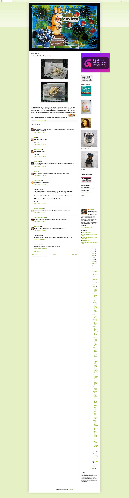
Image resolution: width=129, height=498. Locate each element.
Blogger (70, 489)
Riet (35, 137)
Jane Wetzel (91, 209)
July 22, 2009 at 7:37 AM (40, 184)
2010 (93, 261)
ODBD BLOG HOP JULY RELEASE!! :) (95, 435)
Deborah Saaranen (38, 208)
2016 (93, 251)
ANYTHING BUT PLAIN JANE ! (59, 6)
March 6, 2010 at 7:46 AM (40, 239)
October (95, 274)
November (95, 271)
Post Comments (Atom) (42, 257)
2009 (93, 263)
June (94, 451)
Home (54, 254)
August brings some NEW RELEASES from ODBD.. (95, 307)
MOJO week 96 (94, 316)
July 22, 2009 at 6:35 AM (40, 166)
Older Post (74, 254)
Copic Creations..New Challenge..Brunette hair (95, 445)
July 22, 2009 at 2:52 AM (40, 144)
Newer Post (34, 254)
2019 (93, 249)
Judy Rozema (37, 180)
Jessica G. (36, 161)
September (95, 279)
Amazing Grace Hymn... (95, 388)
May (94, 453)
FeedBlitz (89, 192)
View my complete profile (86, 227)
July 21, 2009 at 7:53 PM (39, 132)
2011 (93, 259)
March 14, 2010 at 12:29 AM (40, 248)
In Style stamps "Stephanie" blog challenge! (95, 341)
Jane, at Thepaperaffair (39, 217)
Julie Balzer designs (86, 232)
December (95, 266)
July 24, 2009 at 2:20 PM (39, 221)
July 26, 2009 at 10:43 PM (40, 230)
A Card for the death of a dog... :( (95, 403)
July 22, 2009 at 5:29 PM (39, 203)
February (95, 461)
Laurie (35, 171)
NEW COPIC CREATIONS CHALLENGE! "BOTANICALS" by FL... (95, 366)
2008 (93, 468)
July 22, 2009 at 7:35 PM (39, 212)
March (94, 458)
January (95, 464)
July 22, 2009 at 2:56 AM (40, 156)
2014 (93, 253)
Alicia (35, 127)
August (95, 282)
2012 (93, 257)
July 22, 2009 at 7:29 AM (40, 175)
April (94, 455)
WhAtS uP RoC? (86, 240)
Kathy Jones (37, 226)
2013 (93, 255)
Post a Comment (36, 251)
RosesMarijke (37, 149)
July (94, 286)
